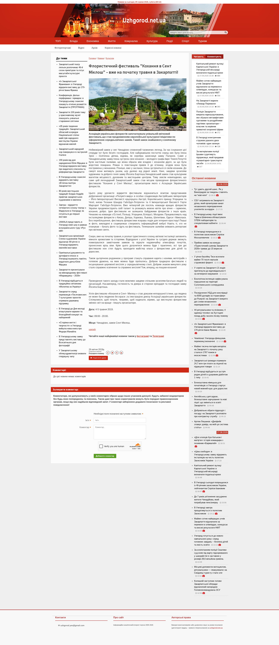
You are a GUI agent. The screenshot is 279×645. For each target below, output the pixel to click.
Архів (95, 48)
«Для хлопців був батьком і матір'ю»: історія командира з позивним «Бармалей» (208, 440)
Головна (92, 58)
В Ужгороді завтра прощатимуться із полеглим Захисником (208, 510)
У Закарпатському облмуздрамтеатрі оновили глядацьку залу (72, 353)
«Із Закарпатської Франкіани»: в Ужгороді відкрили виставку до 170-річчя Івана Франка (210, 327)
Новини (101, 58)
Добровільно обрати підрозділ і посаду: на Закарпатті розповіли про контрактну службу (210, 413)
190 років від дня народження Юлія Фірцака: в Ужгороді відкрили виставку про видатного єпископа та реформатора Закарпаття (73, 166)
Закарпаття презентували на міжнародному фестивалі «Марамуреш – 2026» (73, 273)
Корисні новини (113, 48)
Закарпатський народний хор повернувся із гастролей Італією (73, 152)
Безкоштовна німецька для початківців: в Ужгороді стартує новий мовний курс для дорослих (210, 385)
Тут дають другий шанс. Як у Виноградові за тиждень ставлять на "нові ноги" (211, 192)
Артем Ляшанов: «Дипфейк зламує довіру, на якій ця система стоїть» (211, 424)
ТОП (58, 41)
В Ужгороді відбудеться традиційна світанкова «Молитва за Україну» (71, 284)
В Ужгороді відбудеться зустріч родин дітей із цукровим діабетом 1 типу (211, 374)
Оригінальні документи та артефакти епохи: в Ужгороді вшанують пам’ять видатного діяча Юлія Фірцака (73, 259)
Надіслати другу (98, 358)
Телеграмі (158, 336)
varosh (92, 329)
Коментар (85, 427)
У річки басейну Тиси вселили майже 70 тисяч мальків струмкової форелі (209, 259)
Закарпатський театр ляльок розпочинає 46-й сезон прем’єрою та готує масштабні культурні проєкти (71, 70)
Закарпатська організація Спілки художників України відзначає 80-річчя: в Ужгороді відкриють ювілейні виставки (72, 242)
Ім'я (88, 420)
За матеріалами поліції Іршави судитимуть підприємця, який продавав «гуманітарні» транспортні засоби (209, 157)
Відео (81, 48)
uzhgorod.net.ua (216, 628)
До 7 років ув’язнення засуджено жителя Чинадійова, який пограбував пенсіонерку (210, 499)
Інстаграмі (143, 336)
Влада (74, 41)
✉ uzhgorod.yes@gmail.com (71, 625)
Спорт (185, 41)
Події (170, 41)
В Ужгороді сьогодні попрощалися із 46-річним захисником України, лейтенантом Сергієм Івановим (211, 485)
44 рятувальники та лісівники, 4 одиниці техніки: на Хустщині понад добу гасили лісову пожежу (211, 313)
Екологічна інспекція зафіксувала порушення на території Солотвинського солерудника (211, 282)
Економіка (93, 41)
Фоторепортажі (62, 48)
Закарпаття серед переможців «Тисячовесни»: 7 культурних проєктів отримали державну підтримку (73, 297)
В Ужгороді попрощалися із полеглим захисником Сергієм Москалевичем (209, 234)
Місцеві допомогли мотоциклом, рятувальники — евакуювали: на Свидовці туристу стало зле (210, 570)
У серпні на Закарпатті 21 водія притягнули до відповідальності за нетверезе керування (210, 271)
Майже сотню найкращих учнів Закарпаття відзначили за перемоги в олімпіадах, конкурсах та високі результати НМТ (209, 87)
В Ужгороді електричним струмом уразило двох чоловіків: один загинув (208, 140)
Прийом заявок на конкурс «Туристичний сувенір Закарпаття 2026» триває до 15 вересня (211, 246)
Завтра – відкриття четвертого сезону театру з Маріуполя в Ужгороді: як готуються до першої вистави (72, 211)
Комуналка (131, 41)
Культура (152, 41)
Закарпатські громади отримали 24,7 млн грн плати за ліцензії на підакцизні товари (210, 363)
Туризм (202, 41)
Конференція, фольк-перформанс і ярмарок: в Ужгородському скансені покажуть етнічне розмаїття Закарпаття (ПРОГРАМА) (72, 101)
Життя (112, 41)
